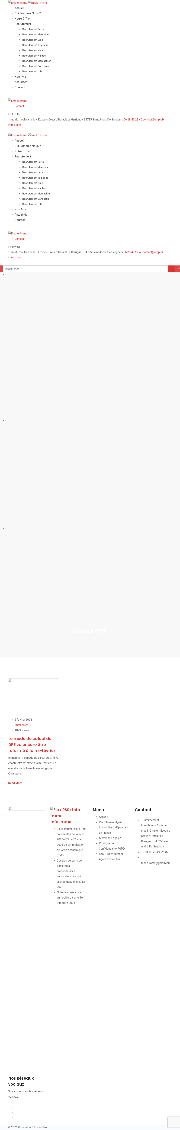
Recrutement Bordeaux (35, 66)
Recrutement (23, 24)
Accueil (19, 8)
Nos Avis (20, 76)
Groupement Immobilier (32, 1127)
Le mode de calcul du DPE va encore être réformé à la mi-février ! (33, 744)
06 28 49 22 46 (133, 119)
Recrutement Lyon (32, 39)
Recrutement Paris (33, 29)
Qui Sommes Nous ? (28, 13)
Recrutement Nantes (34, 55)
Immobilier (21, 725)
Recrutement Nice (32, 50)
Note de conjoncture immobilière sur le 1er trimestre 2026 (70, 898)
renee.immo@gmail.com (156, 863)
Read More (15, 783)
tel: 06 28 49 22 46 (156, 852)
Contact (20, 87)
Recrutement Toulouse (35, 45)
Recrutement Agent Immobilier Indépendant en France (113, 827)
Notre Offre (22, 18)
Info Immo (60, 822)
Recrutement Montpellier (36, 61)
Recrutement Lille (32, 71)
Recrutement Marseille (35, 34)
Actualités (21, 82)
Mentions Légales (110, 838)
